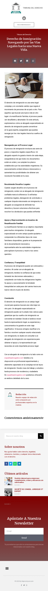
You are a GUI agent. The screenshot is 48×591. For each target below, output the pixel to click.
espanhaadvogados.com (13, 358)
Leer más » (18, 485)
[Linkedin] (19, 464)
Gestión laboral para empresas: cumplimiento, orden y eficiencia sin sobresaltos (29, 480)
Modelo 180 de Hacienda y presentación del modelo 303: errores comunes (22, 500)
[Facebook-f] (6, 464)
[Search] (41, 436)
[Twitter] (11, 464)
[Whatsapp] (15, 464)
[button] (24, 18)
